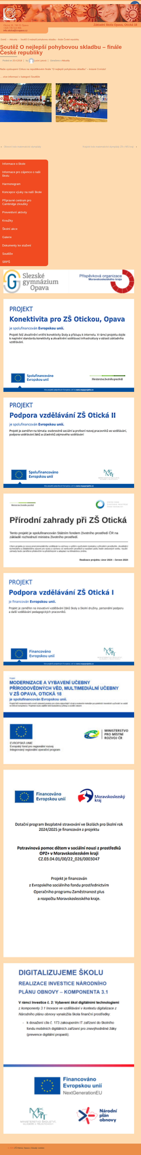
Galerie (7, 237)
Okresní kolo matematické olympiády (22, 146)
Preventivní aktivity (14, 212)
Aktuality (13, 39)
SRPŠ (6, 262)
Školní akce (9, 229)
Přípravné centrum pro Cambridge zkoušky (16, 202)
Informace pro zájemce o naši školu (21, 173)
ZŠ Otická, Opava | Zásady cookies (29, 1148)
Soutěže (7, 253)
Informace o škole (13, 163)
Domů (3, 39)
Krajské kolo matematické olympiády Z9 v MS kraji (108, 146)
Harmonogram (11, 184)
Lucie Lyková (40, 60)
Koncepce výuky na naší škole (22, 192)
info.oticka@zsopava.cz (15, 30)
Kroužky (7, 220)
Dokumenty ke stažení (16, 245)
